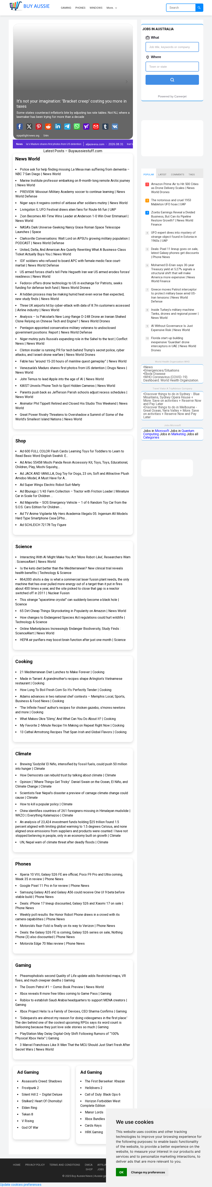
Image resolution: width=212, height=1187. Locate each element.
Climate (23, 753)
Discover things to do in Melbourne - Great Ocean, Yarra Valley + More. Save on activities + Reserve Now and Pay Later (171, 412)
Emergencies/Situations (161, 370)
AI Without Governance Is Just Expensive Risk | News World (172, 328)
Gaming (23, 965)
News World (27, 158)
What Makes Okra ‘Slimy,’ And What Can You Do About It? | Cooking (68, 719)
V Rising (28, 1121)
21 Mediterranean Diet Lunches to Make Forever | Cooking (62, 672)
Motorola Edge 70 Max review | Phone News (52, 944)
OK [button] (121, 1172)
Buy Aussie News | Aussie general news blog (98, 1175)
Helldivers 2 (93, 1088)
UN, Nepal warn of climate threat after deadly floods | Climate (64, 842)
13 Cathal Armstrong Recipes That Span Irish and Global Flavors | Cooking (73, 732)
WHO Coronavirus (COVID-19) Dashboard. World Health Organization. (171, 378)
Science (23, 546)
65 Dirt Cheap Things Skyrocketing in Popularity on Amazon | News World (73, 611)
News (148, 367)
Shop (20, 440)
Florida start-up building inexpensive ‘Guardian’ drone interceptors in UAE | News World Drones (173, 344)
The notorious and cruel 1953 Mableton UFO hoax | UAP (171, 202)
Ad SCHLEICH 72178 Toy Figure (43, 525)
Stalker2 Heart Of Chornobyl (42, 1101)
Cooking (24, 661)
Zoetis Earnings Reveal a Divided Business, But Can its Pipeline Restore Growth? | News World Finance (173, 218)
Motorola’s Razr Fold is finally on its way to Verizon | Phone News (67, 926)
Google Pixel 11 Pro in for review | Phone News (54, 886)
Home (16, 1164)
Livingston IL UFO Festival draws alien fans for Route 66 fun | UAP (68, 210)
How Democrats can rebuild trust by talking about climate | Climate (68, 775)
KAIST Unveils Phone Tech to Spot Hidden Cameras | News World (67, 386)
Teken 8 (27, 1114)
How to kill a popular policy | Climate (46, 804)
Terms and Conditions (64, 1164)
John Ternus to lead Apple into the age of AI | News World (62, 379)
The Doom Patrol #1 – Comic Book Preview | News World (62, 987)
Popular (148, 174)
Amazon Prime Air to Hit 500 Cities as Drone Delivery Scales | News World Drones (175, 188)
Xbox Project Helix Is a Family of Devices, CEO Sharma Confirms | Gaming (73, 1011)
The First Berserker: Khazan (105, 1081)
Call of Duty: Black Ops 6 (102, 1094)
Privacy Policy (35, 1164)
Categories (151, 437)
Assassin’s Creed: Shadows (42, 1081)
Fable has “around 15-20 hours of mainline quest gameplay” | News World (73, 361)
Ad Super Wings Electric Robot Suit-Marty (50, 485)
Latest (162, 174)
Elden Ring (29, 1108)
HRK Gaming (94, 1132)
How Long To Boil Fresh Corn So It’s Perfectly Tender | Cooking (65, 690)
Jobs (100, 1169)
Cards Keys (93, 1125)
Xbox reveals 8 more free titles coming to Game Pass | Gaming (65, 994)
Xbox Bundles (95, 1119)
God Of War (30, 1128)
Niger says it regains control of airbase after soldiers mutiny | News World (74, 203)
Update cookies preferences (20, 1185)
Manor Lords (94, 1112)
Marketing (178, 434)
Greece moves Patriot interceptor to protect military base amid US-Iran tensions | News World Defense (174, 296)
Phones (23, 864)
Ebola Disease (154, 374)
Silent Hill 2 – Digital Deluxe (42, 1094)
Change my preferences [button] (148, 1172)
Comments (177, 174)
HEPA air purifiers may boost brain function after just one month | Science (73, 640)
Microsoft (162, 431)
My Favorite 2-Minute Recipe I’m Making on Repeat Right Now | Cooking (72, 725)
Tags (192, 174)
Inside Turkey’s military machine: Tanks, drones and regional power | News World (175, 314)
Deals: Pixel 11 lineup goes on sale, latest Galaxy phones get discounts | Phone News (175, 253)
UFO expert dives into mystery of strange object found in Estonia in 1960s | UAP (174, 237)
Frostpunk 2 (30, 1088)
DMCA (89, 1164)
